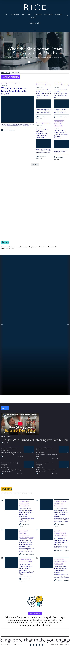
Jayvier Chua (60, 550)
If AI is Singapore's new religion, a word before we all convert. (61, 547)
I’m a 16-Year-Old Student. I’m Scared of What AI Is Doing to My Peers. (61, 541)
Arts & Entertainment (59, 121)
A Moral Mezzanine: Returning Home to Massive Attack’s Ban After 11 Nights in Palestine (61, 512)
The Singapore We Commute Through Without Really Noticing (60, 569)
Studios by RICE (48, 14)
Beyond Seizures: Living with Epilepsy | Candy (46, 455)
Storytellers (38, 14)
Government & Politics (39, 224)
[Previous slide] (1, 51)
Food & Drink (23, 533)
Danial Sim (60, 580)
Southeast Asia (15, 14)
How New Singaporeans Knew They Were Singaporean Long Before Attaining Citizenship (42, 132)
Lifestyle (56, 125)
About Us (33, 17)
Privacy (67, 645)
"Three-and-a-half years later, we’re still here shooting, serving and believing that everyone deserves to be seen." (61, 111)
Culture (17, 72)
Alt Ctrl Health (5, 450)
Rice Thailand (54, 645)
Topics (6, 14)
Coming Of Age (4, 85)
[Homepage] (35, 7)
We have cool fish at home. (25, 576)
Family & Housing (40, 463)
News (12, 72)
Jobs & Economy (40, 85)
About (61, 645)
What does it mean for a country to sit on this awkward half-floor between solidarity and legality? (61, 520)
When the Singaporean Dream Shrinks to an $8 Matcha (14, 91)
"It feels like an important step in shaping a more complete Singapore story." (61, 152)
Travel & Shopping (59, 505)
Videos (29, 14)
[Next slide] (68, 51)
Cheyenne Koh (60, 157)
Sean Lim (33, 62)
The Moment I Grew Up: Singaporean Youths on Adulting (46, 470)
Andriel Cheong (26, 579)
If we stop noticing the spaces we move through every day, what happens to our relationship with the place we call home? (61, 576)
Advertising (58, 14)
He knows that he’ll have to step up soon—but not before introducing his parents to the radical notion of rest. (26, 550)
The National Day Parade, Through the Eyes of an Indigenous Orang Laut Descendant (61, 134)
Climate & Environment (27, 224)
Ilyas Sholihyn (42, 116)
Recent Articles (5, 72)
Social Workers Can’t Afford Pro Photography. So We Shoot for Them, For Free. (60, 93)
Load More (35, 164)
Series (23, 14)
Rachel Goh (59, 116)
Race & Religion (47, 123)
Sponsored (48, 85)
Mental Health (14, 463)
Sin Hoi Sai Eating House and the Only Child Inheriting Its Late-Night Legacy (25, 543)
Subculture (65, 85)
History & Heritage (58, 123)
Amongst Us (56, 87)
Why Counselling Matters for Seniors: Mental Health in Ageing (11, 453)
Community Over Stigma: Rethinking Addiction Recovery (11, 470)
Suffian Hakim (61, 524)
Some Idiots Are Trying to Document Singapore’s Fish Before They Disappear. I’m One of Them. (26, 569)
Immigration (39, 123)
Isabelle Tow (25, 554)
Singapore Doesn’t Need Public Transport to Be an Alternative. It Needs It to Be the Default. (43, 93)
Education (57, 531)
